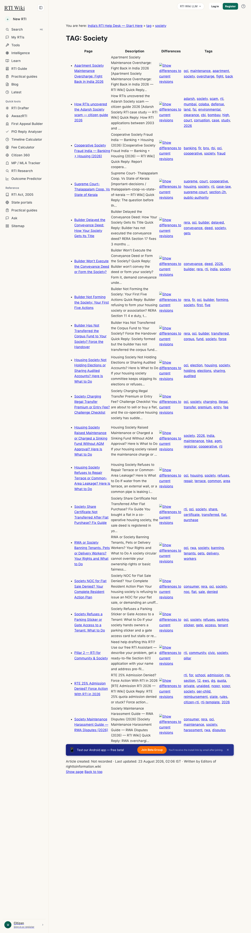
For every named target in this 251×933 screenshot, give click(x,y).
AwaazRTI (19, 116)
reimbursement (196, 697)
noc (186, 592)
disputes (219, 730)
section (189, 681)
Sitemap (18, 226)
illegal (223, 402)
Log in (215, 6)
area (226, 481)
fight (219, 76)
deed (209, 228)
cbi (203, 115)
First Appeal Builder (27, 124)
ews (206, 681)
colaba (203, 104)
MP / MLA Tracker (25, 163)
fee (225, 407)
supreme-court (195, 192)
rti (221, 99)
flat (223, 515)
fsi (194, 109)
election (196, 365)
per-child (204, 691)
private (189, 686)
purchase (191, 520)
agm (218, 441)
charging (210, 402)
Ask (14, 218)
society (160, 26)
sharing (219, 371)
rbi (213, 148)
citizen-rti (191, 702)
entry (217, 407)
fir (199, 148)
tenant (223, 625)
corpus (189, 339)
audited (190, 376)
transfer (190, 407)
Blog (14, 84)
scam (214, 99)
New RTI (16, 19)
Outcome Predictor (26, 179)
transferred (220, 333)
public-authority (196, 197)
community (197, 653)
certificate (192, 515)
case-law (223, 186)
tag (148, 26)
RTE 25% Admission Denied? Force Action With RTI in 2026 (91, 688)
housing (190, 186)
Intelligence (20, 53)
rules (223, 697)
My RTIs (17, 37)
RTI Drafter (20, 108)
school (200, 675)
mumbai (190, 104)
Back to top (93, 772)
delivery (212, 553)
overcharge (205, 76)
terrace (200, 481)
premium (205, 407)
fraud (221, 153)
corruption (202, 120)
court (188, 120)
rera (187, 222)
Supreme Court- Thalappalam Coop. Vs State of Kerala (92, 189)
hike (209, 441)
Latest (16, 92)
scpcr (226, 686)
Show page (75, 772)
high (225, 115)
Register (230, 6)
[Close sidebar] (40, 7)
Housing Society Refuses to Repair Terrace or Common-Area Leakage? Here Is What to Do (92, 478)
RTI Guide (19, 69)
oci (186, 71)
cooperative (193, 153)
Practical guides (24, 76)
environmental (209, 109)
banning (217, 548)
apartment (221, 71)
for (191, 675)
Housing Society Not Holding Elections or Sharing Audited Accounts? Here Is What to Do (90, 370)
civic (211, 653)
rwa (193, 548)
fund (200, 339)
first (200, 305)
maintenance (200, 71)
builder (203, 222)
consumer (191, 586)
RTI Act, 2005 (22, 195)
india (214, 269)
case (215, 120)
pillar (187, 658)
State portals (21, 202)
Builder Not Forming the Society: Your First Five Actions (91, 302)
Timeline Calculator (26, 139)
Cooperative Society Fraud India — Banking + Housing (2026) (92, 150)
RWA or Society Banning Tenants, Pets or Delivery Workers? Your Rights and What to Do (92, 553)
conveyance (193, 228)
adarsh (189, 99)
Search (27, 29)
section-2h (217, 192)
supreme (190, 181)
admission (215, 675)
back (229, 76)
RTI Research (22, 171)
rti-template (210, 702)
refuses (223, 475)
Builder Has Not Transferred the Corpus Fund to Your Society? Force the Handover (90, 336)
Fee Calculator (23, 147)
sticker (189, 625)
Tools (15, 45)
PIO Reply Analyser (26, 132)
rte (227, 675)
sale (201, 592)
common (214, 481)
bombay (214, 115)
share (212, 509)
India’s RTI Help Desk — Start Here (115, 26)
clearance (191, 115)
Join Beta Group (152, 749)
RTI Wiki (14, 7)
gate (199, 625)
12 (199, 681)
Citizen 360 (20, 155)
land (187, 109)
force (222, 339)
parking (222, 620)
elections (204, 371)
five (207, 305)
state (214, 697)
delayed (217, 222)
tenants (190, 553)
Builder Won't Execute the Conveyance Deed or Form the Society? (91, 266)
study (225, 120)
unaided (202, 686)
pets (201, 553)
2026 (188, 126)
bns (206, 148)
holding (189, 371)
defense (217, 104)
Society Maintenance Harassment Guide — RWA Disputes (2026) (91, 724)
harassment (193, 730)
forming (222, 300)
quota (221, 681)
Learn (16, 61)
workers (190, 559)
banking (190, 148)
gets (187, 233)
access (210, 625)
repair (188, 481)
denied (212, 592)
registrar (190, 446)
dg (213, 681)
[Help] (243, 6)
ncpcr (215, 686)
